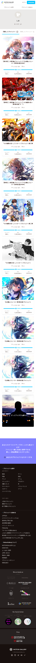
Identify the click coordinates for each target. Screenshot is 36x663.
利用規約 (4, 558)
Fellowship (5, 528)
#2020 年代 (5, 548)
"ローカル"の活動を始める (9, 530)
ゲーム (20, 479)
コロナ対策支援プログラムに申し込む (12, 538)
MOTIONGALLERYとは (8, 545)
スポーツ (4, 489)
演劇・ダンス (5, 484)
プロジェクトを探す (9, 7)
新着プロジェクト (7, 504)
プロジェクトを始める (27, 7)
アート (20, 474)
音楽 (19, 476)
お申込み (4, 515)
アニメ (4, 479)
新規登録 (32, 2)
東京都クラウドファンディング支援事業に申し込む (16, 535)
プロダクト (21, 481)
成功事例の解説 (6, 523)
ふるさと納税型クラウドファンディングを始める (16, 533)
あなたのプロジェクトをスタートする (19, 457)
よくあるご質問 (6, 550)
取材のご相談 (6, 555)
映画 (3, 474)
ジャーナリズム (6, 491)
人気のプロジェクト (7, 501)
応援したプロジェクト (10, 31)
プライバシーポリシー (8, 560)
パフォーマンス (22, 486)
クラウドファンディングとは (10, 518)
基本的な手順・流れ (7, 520)
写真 (3, 476)
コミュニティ (6, 481)
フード (20, 489)
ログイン (24, 2)
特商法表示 (5, 563)
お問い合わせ (6, 553)
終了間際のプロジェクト (9, 506)
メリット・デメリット (8, 525)
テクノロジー (6, 486)
